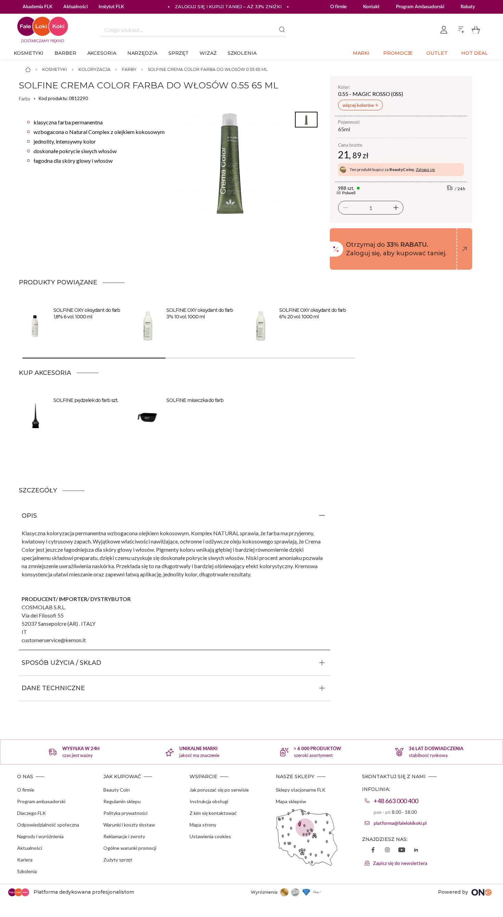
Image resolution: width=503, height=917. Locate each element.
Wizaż (208, 53)
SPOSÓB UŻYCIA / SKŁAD (61, 663)
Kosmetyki (28, 53)
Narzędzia (142, 53)
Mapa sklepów (291, 801)
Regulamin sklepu (122, 801)
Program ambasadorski (41, 801)
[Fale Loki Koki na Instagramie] (387, 850)
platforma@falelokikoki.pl (400, 823)
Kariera (25, 860)
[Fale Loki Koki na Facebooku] (373, 850)
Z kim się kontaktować (213, 813)
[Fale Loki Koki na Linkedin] (416, 850)
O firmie (338, 6)
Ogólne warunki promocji (129, 848)
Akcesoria (101, 53)
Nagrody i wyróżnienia (40, 836)
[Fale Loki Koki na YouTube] (401, 850)
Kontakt (371, 6)
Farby (129, 69)
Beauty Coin (116, 790)
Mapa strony (203, 825)
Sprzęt (178, 53)
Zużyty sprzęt (117, 860)
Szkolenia (242, 53)
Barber (65, 53)
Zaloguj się (425, 169)
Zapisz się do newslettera (400, 863)
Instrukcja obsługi (209, 801)
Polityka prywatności (125, 813)
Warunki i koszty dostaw (129, 825)
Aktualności (29, 848)
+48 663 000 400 (396, 801)
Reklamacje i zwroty (124, 836)
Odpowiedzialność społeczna (48, 825)
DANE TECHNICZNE (53, 688)
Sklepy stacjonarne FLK (300, 790)
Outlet (436, 53)
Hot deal (474, 53)
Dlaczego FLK (31, 813)
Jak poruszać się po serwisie (219, 790)
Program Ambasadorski (420, 6)
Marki (361, 53)
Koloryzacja (94, 69)
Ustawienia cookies (210, 836)
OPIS (29, 515)
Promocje (398, 53)
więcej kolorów (359, 105)
